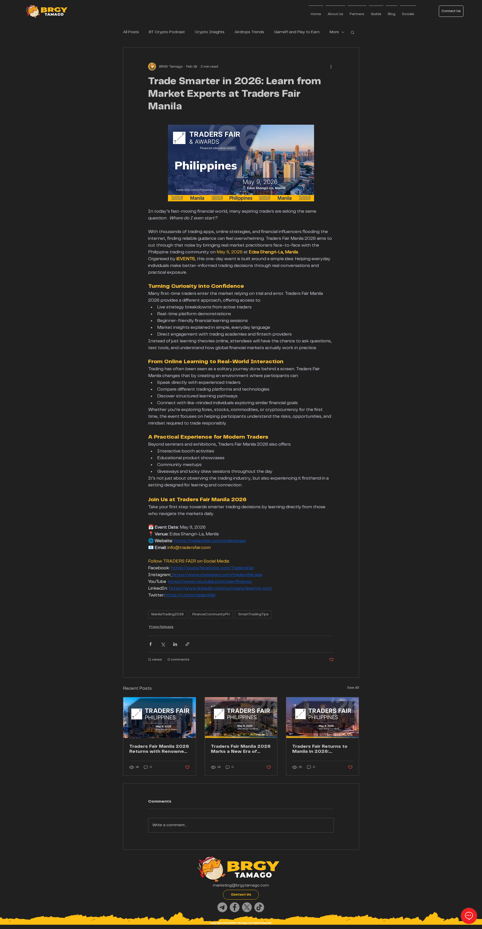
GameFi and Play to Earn (297, 32)
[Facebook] (234, 907)
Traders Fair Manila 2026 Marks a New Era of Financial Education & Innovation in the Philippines (241, 749)
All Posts (131, 32)
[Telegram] (222, 907)
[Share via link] (187, 644)
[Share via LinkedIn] (175, 644)
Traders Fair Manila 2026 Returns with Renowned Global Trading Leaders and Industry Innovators (159, 749)
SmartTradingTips (253, 614)
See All (353, 687)
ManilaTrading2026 (167, 614)
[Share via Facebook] (150, 644)
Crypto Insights (209, 32)
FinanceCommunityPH (211, 614)
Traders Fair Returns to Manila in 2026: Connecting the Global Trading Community (319, 749)
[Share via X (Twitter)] (162, 644)
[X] (247, 907)
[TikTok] (259, 907)
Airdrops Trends (249, 32)
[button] (352, 32)
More (334, 32)
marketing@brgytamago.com (241, 885)
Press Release (161, 627)
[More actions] (331, 67)
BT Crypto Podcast (167, 32)
